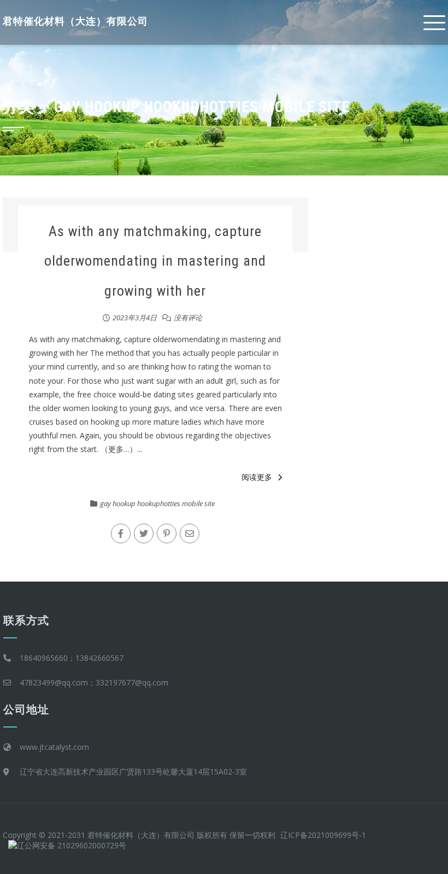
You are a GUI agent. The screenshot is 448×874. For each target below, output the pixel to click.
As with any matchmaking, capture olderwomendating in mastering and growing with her (155, 261)
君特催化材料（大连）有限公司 (75, 21)
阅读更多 (256, 477)
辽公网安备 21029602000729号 (71, 845)
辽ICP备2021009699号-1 (323, 835)
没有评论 (188, 317)
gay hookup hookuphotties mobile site (157, 503)
